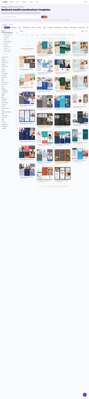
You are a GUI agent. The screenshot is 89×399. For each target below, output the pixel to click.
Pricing (37, 2)
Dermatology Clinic (8, 41)
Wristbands (4, 126)
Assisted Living (7, 36)
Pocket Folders (73, 27)
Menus (3, 95)
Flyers (19, 27)
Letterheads (4, 90)
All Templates (4, 7)
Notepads (4, 101)
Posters (33, 27)
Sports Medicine (7, 51)
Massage (6, 44)
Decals (3, 71)
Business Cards (26, 27)
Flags (3, 79)
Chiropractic (6, 38)
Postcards (14, 27)
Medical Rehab (7, 46)
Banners (39, 27)
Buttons (3, 64)
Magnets (66, 27)
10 (65, 38)
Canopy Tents (5, 66)
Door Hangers (82, 27)
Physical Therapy (7, 49)
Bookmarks (4, 60)
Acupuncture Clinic (8, 34)
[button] (32, 67)
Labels (3, 88)
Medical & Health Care (8, 32)
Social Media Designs (6, 112)
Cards (3, 68)
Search (44, 17)
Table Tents (4, 117)
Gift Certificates (5, 82)
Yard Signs (50, 27)
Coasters (4, 70)
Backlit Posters (5, 57)
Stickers (3, 113)
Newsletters (4, 99)
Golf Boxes (4, 84)
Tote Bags (4, 123)
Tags (3, 119)
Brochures (10, 7)
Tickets (3, 121)
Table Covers (5, 115)
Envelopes (4, 75)
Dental (5, 39)
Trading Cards (5, 124)
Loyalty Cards (5, 91)
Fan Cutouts (4, 77)
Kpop (3, 86)
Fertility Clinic (6, 43)
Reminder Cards (58, 27)
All (2, 27)
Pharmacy (6, 48)
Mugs (3, 97)
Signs (44, 27)
